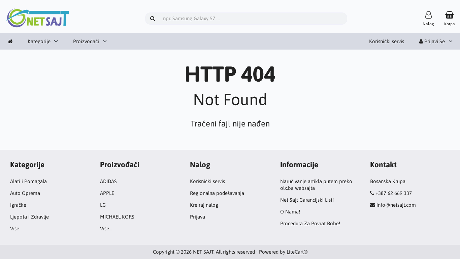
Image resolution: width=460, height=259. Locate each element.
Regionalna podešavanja (217, 193)
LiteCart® (297, 252)
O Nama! (290, 211)
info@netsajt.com (396, 205)
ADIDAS (108, 181)
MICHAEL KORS (117, 217)
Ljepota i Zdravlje (29, 217)
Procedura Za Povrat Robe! (310, 223)
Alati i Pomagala (28, 181)
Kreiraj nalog (204, 205)
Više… (16, 228)
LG (103, 205)
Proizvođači (86, 41)
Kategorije (39, 41)
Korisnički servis (386, 41)
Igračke (18, 205)
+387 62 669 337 (393, 193)
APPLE (107, 193)
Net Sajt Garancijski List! (307, 200)
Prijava (197, 217)
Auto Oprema (25, 193)
